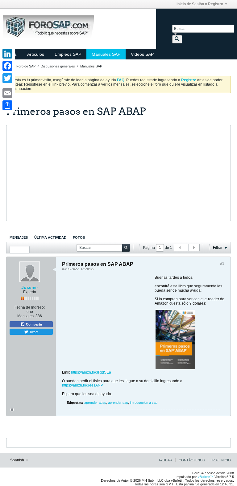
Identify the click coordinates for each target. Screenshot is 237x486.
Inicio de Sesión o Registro (200, 4)
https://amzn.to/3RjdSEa (91, 372)
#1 (222, 263)
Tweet (33, 331)
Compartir (33, 324)
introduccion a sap (143, 402)
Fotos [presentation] (79, 237)
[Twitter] (7, 78)
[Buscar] (177, 39)
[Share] (7, 105)
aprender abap (95, 402)
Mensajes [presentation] (19, 237)
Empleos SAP (68, 54)
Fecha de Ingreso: (30, 307)
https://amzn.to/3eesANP (82, 385)
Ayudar (165, 460)
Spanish (17, 460)
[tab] (18, 237)
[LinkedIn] (7, 53)
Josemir (29, 287)
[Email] (7, 93)
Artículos (35, 54)
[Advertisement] (118, 173)
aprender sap (118, 402)
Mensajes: (26, 316)
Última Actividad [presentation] (50, 237)
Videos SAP (142, 54)
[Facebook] (7, 66)
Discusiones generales (58, 66)
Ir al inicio (221, 460)
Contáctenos (192, 460)
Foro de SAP (25, 66)
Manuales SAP (106, 54)
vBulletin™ (206, 477)
